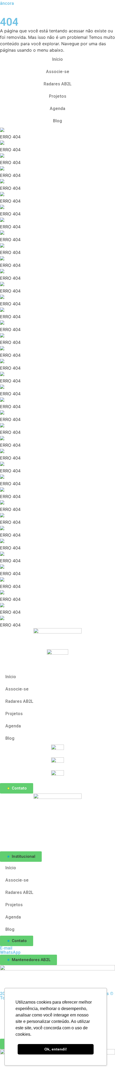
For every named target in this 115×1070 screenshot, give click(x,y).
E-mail (6, 948)
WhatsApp (10, 952)
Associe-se (57, 71)
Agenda (57, 108)
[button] (21, 856)
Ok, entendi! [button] (55, 1049)
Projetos (57, 96)
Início (57, 59)
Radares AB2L (58, 83)
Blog (57, 120)
